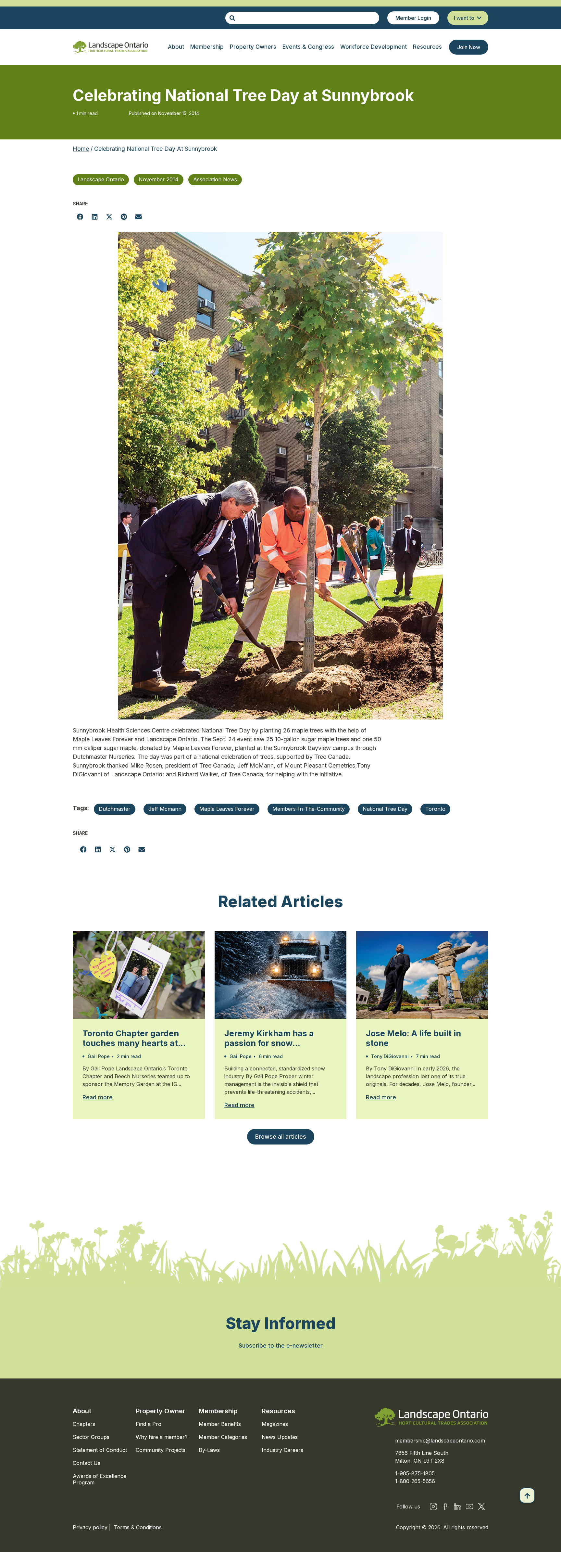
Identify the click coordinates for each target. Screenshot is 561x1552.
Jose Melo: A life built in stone (413, 1038)
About (82, 1411)
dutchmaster (115, 809)
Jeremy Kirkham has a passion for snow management (269, 1038)
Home (81, 148)
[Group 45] (481, 1506)
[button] (80, 216)
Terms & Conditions (138, 1527)
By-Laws (209, 1450)
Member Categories (223, 1437)
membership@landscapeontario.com (440, 1440)
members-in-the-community (308, 809)
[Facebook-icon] (445, 1506)
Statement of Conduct (100, 1450)
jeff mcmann (164, 809)
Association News (215, 179)
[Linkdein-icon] (457, 1506)
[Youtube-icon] (469, 1506)
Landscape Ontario (101, 179)
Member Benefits (220, 1424)
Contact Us (86, 1463)
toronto (435, 809)
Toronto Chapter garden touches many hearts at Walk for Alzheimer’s (130, 1038)
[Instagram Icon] (433, 1506)
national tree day (385, 809)
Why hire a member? (162, 1437)
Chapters (84, 1424)
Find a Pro (148, 1424)
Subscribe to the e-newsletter (281, 1345)
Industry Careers (282, 1450)
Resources (278, 1411)
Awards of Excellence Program (99, 1479)
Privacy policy (91, 1527)
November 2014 (159, 179)
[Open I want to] (479, 18)
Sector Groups (91, 1437)
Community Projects (160, 1450)
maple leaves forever (227, 809)
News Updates (280, 1437)
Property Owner (160, 1411)
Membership (218, 1411)
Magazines (275, 1424)
